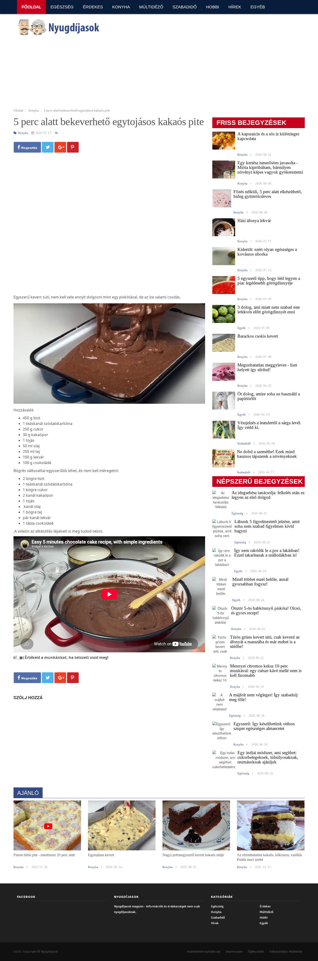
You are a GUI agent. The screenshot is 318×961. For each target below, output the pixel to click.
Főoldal (31, 7)
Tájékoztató (256, 952)
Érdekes (93, 7)
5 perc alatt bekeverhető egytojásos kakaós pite (77, 111)
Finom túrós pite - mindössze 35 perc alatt (44, 855)
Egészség (62, 7)
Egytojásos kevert (101, 855)
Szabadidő (185, 7)
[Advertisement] (153, 72)
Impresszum (234, 952)
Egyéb (257, 7)
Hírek (234, 7)
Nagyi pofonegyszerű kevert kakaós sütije (193, 855)
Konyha (121, 7)
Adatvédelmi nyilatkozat (203, 952)
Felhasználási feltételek (285, 952)
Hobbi (212, 7)
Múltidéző (151, 7)
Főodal (18, 111)
